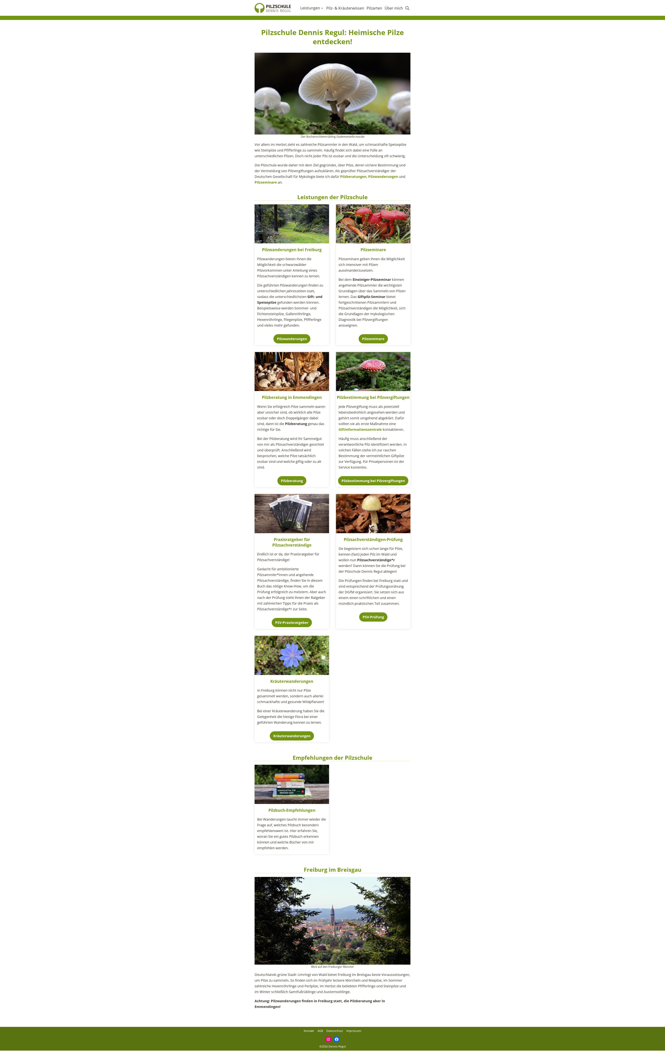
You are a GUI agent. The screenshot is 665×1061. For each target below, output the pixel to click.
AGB (320, 1031)
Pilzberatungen (353, 176)
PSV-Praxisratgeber (291, 622)
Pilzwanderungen (383, 176)
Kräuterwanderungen (291, 681)
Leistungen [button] (310, 7)
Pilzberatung (274, 397)
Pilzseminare (266, 182)
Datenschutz (334, 1031)
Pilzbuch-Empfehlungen (291, 810)
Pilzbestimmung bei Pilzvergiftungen (373, 397)
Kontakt (309, 1031)
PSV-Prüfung (373, 617)
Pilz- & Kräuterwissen (345, 8)
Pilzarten (374, 8)
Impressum (353, 1031)
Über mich (394, 8)
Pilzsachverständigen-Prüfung (373, 539)
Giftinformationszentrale (361, 429)
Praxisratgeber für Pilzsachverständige (292, 542)
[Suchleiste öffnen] (407, 8)
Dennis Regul (337, 1046)
